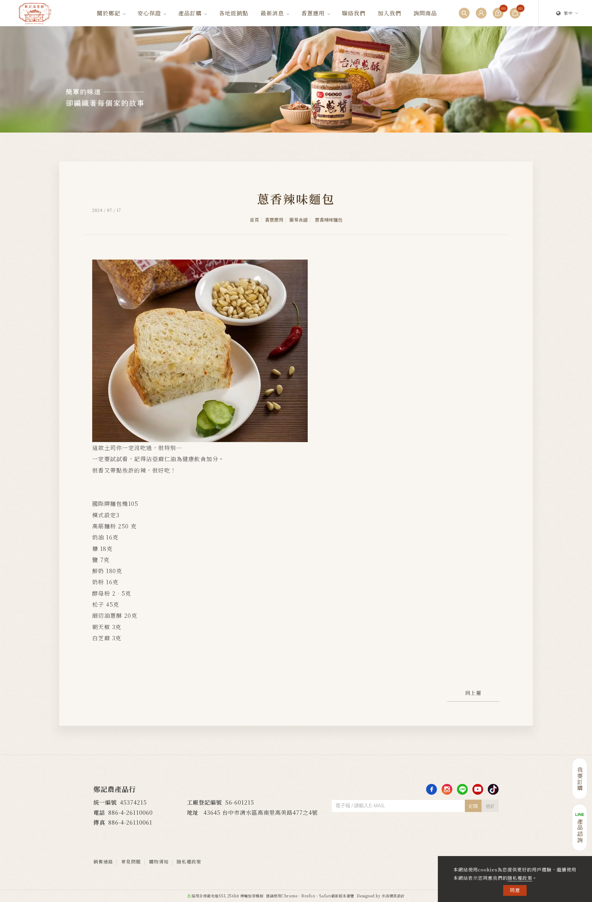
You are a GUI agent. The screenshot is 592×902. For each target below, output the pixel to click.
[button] (464, 13)
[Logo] (35, 13)
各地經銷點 (233, 13)
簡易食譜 (298, 219)
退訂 (490, 806)
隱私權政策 (520, 878)
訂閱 (473, 806)
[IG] (447, 789)
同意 (515, 890)
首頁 (254, 219)
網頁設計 (397, 895)
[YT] (477, 789)
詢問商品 (425, 13)
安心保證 (149, 13)
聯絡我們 (353, 13)
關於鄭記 (108, 13)
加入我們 (389, 13)
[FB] (431, 789)
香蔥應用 (313, 13)
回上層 (473, 692)
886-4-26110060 (130, 812)
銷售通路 (103, 861)
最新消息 (272, 13)
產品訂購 (190, 13)
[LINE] (462, 789)
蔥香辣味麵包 (328, 219)
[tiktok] (493, 789)
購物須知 (159, 861)
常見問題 (131, 861)
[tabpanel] (296, 79)
